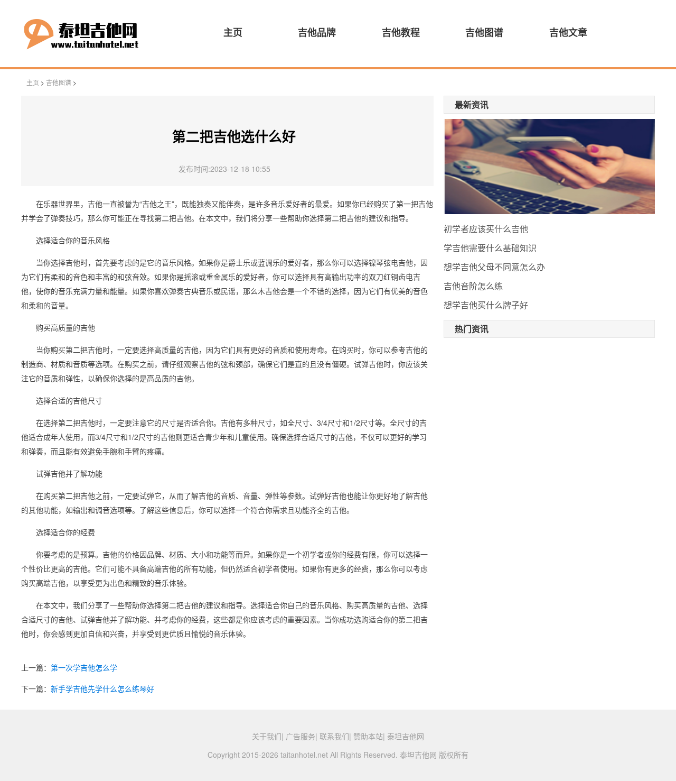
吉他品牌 (317, 32)
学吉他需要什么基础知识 (490, 248)
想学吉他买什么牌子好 (486, 305)
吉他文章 (568, 32)
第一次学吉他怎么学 (84, 667)
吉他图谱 (484, 32)
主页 (232, 32)
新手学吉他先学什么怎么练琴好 (102, 688)
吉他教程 (401, 32)
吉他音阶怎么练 (473, 286)
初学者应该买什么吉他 (486, 229)
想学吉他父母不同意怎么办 (494, 267)
